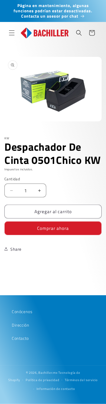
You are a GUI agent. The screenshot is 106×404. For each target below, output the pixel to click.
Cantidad (12, 179)
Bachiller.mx (47, 372)
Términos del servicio (81, 380)
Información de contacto (56, 388)
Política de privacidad (42, 380)
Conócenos (22, 311)
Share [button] (15, 249)
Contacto (20, 338)
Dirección (20, 325)
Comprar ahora (53, 228)
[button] (11, 32)
